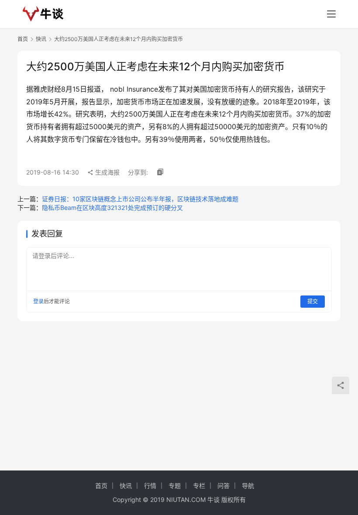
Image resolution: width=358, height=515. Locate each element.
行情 (150, 485)
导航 (248, 485)
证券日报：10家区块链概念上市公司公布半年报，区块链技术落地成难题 (140, 199)
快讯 (41, 39)
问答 (223, 485)
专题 (175, 485)
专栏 (199, 485)
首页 (22, 39)
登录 (38, 301)
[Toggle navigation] (331, 14)
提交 (312, 301)
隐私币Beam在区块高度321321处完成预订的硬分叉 (112, 207)
